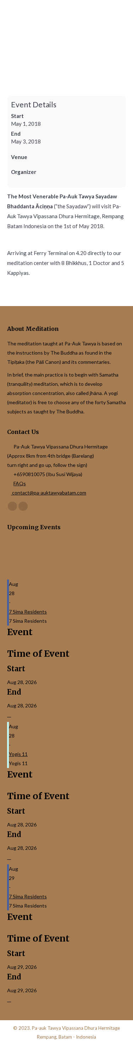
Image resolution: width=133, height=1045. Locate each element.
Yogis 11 (18, 754)
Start (17, 116)
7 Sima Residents (28, 612)
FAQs (19, 483)
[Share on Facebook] (9, 715)
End (16, 133)
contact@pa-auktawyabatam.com (48, 493)
